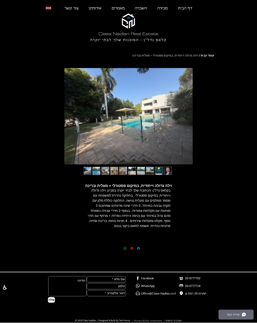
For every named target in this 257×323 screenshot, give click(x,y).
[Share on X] (118, 248)
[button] (5, 288)
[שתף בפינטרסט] (132, 248)
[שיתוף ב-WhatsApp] (125, 248)
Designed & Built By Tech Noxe (114, 320)
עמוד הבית (207, 55)
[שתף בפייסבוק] (138, 248)
